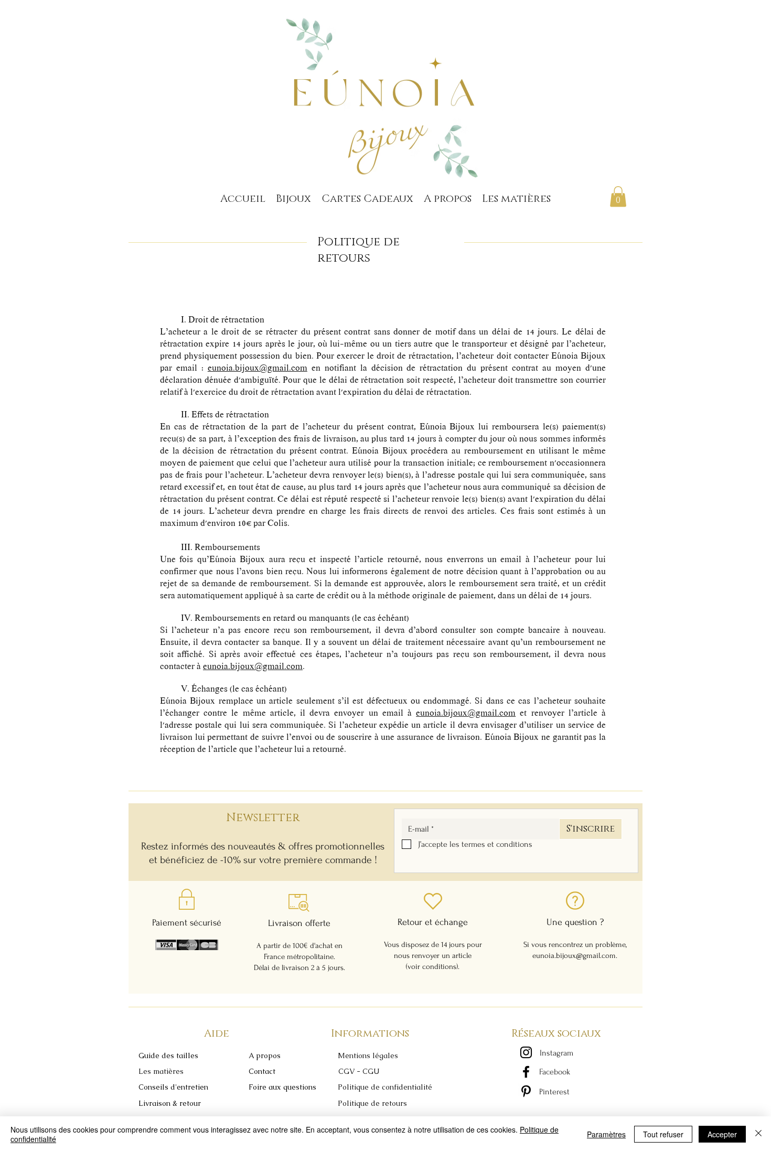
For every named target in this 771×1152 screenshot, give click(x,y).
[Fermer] (758, 1134)
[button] (166, 1055)
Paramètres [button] (606, 1134)
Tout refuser (663, 1134)
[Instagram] (526, 1052)
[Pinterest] (526, 1091)
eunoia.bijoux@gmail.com (257, 368)
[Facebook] (526, 1072)
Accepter (722, 1134)
